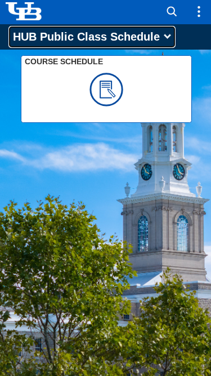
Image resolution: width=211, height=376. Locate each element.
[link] (106, 89)
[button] (172, 11)
